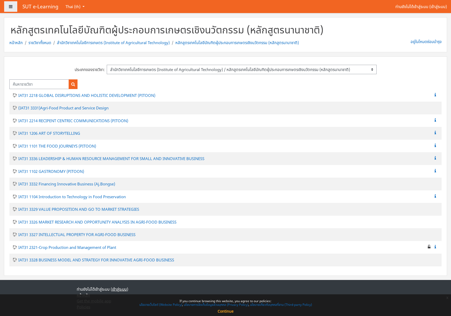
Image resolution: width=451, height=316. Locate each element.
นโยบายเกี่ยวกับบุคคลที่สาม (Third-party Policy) (281, 304)
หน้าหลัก (16, 42)
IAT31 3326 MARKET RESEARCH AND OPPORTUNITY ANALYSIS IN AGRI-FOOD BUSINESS (97, 222)
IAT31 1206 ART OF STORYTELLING (49, 133)
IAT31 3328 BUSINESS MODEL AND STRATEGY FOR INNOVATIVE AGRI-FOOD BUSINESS (96, 259)
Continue (226, 311)
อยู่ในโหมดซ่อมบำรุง (426, 41)
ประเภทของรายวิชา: (90, 69)
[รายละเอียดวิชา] (436, 94)
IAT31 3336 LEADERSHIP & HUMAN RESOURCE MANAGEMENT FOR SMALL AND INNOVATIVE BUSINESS (111, 158)
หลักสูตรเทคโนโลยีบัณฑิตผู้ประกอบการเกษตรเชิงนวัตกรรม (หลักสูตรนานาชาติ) (237, 42)
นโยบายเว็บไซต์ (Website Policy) (160, 304)
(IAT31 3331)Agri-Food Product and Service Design (63, 107)
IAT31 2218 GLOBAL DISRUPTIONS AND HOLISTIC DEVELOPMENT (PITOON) (86, 95)
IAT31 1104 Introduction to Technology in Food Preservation (72, 196)
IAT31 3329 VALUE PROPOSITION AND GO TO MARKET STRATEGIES (78, 209)
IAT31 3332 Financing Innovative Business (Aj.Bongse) (66, 183)
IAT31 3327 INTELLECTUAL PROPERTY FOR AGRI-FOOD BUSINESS (76, 234)
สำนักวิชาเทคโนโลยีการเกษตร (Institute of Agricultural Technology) (113, 42)
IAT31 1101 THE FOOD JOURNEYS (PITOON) (57, 146)
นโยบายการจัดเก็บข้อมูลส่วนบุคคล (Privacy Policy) (216, 304)
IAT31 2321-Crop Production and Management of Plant (67, 247)
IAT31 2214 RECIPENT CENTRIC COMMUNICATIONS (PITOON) (73, 120)
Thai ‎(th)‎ (73, 6)
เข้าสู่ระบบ (438, 6)
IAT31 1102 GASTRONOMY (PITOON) (51, 171)
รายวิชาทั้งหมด (39, 42)
